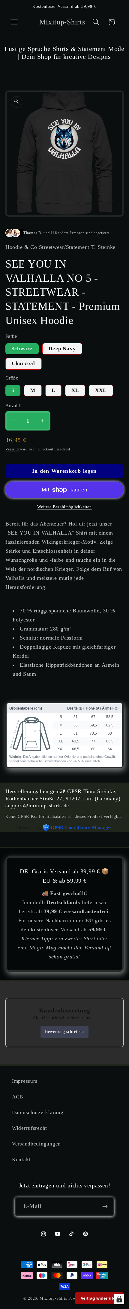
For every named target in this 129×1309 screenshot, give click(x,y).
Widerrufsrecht (29, 1128)
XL (75, 390)
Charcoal (23, 363)
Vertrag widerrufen (99, 1298)
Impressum (24, 1081)
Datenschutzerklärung (37, 1112)
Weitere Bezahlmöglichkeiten (64, 506)
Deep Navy (62, 348)
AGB (17, 1097)
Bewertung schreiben (64, 1031)
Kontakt (21, 1159)
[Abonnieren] (105, 1206)
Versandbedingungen (36, 1144)
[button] (14, 22)
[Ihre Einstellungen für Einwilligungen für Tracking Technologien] (119, 1299)
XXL (101, 390)
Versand (12, 449)
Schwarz (22, 348)
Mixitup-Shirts (53, 1298)
